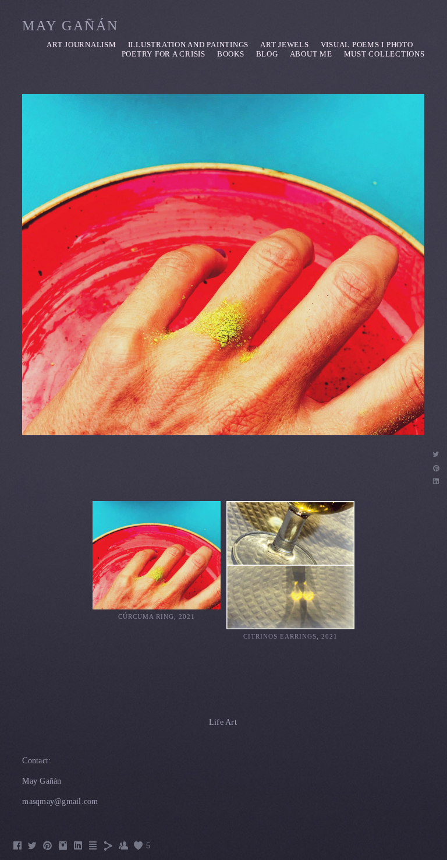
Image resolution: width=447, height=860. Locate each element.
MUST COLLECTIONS (384, 54)
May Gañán (70, 25)
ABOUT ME (311, 54)
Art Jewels (284, 44)
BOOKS (230, 54)
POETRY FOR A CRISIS (163, 54)
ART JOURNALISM (81, 44)
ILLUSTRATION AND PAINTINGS (188, 44)
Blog (267, 54)
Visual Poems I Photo (367, 44)
